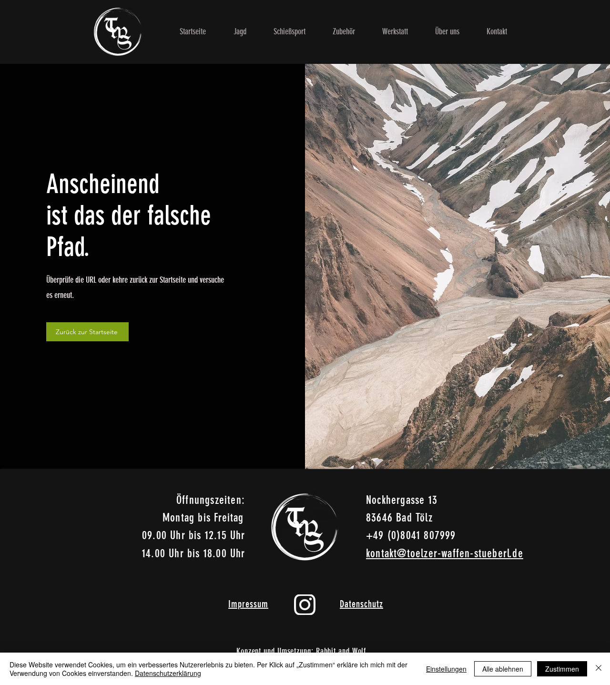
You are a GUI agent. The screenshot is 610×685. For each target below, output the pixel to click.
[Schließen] (598, 668)
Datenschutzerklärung (168, 673)
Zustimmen (562, 669)
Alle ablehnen (502, 669)
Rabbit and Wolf (341, 651)
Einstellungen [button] (446, 669)
